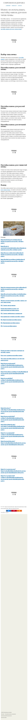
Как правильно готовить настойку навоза (12, 316)
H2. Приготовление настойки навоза (11, 320)
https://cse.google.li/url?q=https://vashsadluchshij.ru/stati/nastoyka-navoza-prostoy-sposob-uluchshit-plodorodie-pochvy (12, 380)
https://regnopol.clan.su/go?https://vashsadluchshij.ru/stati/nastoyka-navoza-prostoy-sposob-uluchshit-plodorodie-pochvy (13, 442)
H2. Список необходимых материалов (11, 313)
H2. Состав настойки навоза (9, 326)
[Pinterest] (14, 511)
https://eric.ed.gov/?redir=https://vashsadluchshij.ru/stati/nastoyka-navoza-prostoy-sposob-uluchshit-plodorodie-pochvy (13, 410)
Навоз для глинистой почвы (14, 508)
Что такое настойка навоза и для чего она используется (12, 359)
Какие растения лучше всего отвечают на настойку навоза (12, 351)
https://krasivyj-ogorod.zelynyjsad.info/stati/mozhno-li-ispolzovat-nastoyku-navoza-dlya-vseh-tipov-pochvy (13, 248)
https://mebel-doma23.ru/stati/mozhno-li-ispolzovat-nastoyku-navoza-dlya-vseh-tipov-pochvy (12, 241)
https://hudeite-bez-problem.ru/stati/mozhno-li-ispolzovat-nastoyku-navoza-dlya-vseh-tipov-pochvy (13, 261)
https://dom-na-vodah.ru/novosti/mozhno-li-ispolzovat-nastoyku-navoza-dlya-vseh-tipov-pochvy (12, 254)
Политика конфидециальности (6, 715)
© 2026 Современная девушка (6, 712)
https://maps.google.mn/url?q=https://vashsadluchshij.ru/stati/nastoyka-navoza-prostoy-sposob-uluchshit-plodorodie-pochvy (12, 365)
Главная (8, 5)
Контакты (2, 713)
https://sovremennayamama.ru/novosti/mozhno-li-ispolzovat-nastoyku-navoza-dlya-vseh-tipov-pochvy (14, 289)
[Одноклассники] (19, 511)
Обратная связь (4, 717)
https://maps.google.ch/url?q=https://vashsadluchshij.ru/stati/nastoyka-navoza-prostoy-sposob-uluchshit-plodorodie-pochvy (12, 418)
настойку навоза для (6, 29)
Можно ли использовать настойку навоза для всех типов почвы (13, 301)
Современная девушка (14, 3)
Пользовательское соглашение (10, 713)
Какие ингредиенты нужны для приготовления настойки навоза (10, 309)
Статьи (20, 5)
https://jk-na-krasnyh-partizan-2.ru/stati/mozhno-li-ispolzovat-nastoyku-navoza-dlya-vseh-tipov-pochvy (13, 295)
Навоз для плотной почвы (9, 506)
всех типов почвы (16, 29)
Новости (14, 5)
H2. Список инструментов (8, 305)
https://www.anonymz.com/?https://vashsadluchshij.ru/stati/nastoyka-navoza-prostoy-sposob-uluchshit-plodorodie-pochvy (13, 470)
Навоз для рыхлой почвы (19, 506)
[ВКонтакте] (8, 511)
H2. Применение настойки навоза (10, 323)
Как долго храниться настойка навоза (11, 355)
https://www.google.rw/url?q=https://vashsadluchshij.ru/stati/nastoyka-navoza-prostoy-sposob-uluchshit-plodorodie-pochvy (12, 478)
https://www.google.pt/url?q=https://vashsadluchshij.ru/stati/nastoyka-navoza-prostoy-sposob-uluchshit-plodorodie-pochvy (12, 435)
